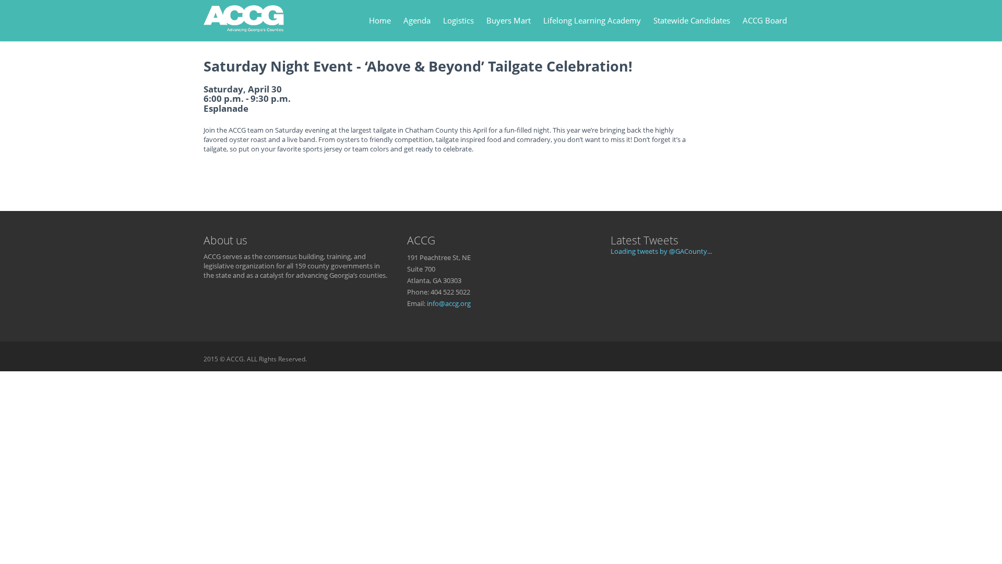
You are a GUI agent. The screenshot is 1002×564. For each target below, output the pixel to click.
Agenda (417, 20)
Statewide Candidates (691, 20)
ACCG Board (765, 20)
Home (380, 20)
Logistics (458, 20)
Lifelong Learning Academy (592, 20)
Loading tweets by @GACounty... (661, 251)
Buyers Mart (508, 20)
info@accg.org (449, 303)
